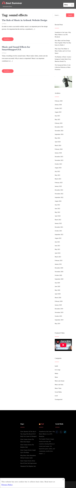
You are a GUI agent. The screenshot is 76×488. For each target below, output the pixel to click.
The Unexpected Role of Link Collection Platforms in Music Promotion (63, 67)
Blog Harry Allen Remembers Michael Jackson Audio (28, 457)
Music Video (58, 388)
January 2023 (58, 186)
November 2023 (59, 160)
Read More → (7, 39)
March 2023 (58, 179)
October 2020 (58, 275)
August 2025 (58, 112)
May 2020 (57, 290)
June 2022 (57, 208)
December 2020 (59, 268)
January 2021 (58, 264)
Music (4, 23)
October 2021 (58, 231)
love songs (57, 369)
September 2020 (59, 279)
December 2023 (59, 156)
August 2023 (58, 167)
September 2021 (59, 234)
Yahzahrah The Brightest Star (28, 466)
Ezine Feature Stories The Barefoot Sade (27, 446)
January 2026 (58, 104)
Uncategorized (58, 399)
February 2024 (58, 149)
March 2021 (58, 256)
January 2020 (58, 305)
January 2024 (58, 153)
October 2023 (58, 164)
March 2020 (58, 297)
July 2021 (57, 242)
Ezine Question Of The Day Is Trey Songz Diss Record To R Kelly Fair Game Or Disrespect (28, 434)
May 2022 (57, 212)
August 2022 (58, 201)
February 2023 (58, 182)
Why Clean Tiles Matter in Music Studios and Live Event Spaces (63, 51)
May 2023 (57, 175)
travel (56, 395)
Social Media (58, 392)
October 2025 (58, 108)
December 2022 (59, 190)
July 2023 (57, 171)
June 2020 (57, 286)
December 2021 (59, 227)
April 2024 (58, 141)
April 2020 (58, 294)
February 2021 (58, 260)
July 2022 (57, 205)
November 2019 (59, 312)
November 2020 (59, 271)
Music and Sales (59, 384)
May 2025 (57, 119)
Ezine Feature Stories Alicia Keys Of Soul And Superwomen (28, 462)
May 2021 (57, 249)
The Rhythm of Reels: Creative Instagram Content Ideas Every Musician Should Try (63, 59)
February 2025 (58, 123)
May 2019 (57, 323)
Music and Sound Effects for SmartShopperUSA (16, 48)
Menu (66, 5)
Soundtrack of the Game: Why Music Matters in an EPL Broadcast (63, 35)
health (56, 366)
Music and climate (59, 381)
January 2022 (58, 223)
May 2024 (57, 138)
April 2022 (58, 216)
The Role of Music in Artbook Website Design (24, 20)
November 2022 (59, 193)
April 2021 (58, 253)
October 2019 (58, 316)
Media (56, 373)
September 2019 (59, 320)
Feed (42, 424)
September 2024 (59, 134)
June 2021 (57, 245)
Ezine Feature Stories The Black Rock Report (27, 440)
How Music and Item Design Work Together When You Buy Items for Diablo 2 (63, 43)
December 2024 (59, 127)
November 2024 (59, 130)
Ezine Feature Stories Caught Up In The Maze (28, 451)
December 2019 (59, 308)
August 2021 (58, 238)
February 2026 (58, 101)
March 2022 (58, 219)
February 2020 (58, 301)
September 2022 (59, 197)
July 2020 (57, 282)
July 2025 (57, 116)
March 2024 (58, 145)
